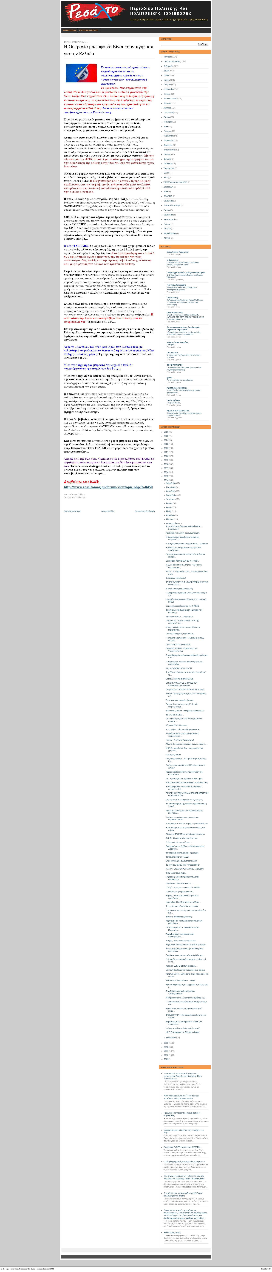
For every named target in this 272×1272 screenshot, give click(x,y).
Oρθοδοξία (168, 201)
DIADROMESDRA (175, 312)
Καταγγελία (168, 164)
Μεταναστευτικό (170, 99)
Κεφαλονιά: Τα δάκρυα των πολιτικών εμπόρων (185, 945)
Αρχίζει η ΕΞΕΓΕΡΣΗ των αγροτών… (181, 966)
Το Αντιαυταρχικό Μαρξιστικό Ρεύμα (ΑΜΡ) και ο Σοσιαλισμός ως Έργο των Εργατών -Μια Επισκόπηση (185, 302)
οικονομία (168, 122)
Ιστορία (167, 80)
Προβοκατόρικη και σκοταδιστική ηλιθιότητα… (185, 955)
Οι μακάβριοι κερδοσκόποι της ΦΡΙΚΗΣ (182, 606)
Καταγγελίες (169, 140)
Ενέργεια (167, 131)
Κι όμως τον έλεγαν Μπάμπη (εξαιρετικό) (183, 1028)
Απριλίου (170, 515)
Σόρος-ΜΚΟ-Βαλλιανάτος (176, 725)
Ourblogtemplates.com (40, 1269)
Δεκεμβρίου (171, 483)
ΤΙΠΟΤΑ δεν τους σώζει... (176, 873)
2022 (166, 448)
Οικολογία (168, 145)
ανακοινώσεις (169, 150)
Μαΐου (169, 511)
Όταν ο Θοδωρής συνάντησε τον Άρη (181, 861)
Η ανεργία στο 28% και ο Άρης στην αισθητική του (187, 824)
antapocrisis (172, 260)
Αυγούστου (171, 499)
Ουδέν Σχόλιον (173, 400)
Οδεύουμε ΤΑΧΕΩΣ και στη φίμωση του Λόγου (185, 834)
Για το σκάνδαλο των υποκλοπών (180, 380)
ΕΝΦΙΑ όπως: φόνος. (172, 1232)
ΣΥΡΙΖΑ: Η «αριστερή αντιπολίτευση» (181, 838)
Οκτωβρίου (171, 491)
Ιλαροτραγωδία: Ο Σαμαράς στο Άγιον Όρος (184, 800)
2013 (166, 1043)
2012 (166, 1047)
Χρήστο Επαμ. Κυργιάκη (177, 342)
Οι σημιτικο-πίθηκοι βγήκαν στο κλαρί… (182, 561)
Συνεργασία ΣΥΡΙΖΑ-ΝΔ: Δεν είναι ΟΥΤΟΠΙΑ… (183, 1147)
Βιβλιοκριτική (169, 219)
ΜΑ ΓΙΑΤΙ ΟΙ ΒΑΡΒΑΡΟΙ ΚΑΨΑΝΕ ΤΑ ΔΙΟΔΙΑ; (185, 869)
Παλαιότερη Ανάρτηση (145, 511)
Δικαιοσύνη (168, 187)
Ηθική (166, 178)
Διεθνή (166, 71)
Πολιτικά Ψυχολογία (172, 205)
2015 (166, 476)
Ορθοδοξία (168, 89)
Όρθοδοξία (168, 215)
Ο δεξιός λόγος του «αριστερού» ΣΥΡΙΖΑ (183, 887)
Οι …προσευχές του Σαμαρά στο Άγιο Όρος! (184, 778)
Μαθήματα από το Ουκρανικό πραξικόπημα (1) (185, 998)
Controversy (172, 297)
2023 (166, 444)
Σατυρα (167, 210)
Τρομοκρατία (169, 168)
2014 (166, 480)
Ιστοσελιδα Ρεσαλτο (88, 30)
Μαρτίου (170, 519)
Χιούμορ (167, 85)
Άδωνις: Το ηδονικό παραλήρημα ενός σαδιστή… (186, 744)
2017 (166, 468)
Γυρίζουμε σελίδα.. (174, 403)
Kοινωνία (167, 159)
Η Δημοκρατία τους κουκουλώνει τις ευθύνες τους (187, 782)
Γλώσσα (167, 224)
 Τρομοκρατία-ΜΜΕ (175, 182)
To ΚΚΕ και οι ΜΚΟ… (175, 715)
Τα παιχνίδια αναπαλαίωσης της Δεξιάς (182, 853)
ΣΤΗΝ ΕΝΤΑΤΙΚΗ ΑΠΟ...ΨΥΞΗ (179, 668)
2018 (166, 464)
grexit (169, 378)
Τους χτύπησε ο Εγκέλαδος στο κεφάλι (182, 906)
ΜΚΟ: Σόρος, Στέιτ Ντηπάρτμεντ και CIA (182, 729)
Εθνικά (166, 75)
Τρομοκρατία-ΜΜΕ (172, 61)
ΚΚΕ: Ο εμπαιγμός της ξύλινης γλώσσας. (183, 1032)
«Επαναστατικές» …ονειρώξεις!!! (179, 616)
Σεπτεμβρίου (171, 495)
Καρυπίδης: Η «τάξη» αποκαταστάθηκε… (183, 902)
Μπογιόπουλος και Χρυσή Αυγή (179, 589)
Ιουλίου (169, 503)
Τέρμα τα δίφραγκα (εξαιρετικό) (179, 917)
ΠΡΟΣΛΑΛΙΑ (172, 352)
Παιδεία (167, 94)
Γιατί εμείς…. (171, 345)
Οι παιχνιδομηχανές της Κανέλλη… (180, 634)
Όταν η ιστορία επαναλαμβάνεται (179, 700)
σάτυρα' (167, 238)
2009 (166, 1059)
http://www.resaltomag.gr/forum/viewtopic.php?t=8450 (108, 486)
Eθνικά (166, 173)
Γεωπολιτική (169, 112)
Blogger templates (10, 1269)
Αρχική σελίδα (107, 511)
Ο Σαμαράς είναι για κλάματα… (179, 842)
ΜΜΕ (166, 126)
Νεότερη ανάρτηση (72, 511)
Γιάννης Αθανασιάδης (176, 285)
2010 (166, 1055)
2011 (166, 1051)
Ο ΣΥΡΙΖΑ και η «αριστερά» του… (180, 892)
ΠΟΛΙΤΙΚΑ (168, 196)
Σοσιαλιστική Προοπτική (177, 252)
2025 (166, 436)
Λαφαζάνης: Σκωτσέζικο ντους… (179, 883)
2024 (166, 440)
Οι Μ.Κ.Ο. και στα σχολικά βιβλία (179, 679)
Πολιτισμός (168, 66)
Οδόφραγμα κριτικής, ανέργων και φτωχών (186, 273)
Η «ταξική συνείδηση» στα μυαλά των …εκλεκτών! (187, 544)
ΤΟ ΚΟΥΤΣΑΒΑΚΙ (174, 365)
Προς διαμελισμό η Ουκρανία (178, 644)
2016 (166, 472)
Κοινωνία (167, 103)
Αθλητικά (167, 108)
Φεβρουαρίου (172, 523)
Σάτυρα (167, 117)
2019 (166, 460)
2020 (166, 456)
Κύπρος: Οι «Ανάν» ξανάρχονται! (180, 740)
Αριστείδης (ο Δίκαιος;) (177, 388)
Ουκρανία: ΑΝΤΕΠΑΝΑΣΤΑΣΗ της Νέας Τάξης (185, 689)
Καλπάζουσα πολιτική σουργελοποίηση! (182, 533)
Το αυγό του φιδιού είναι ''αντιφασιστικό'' (183, 865)
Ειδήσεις (167, 154)
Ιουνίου (169, 507)
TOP (269, 1269)
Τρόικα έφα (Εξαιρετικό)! (176, 578)
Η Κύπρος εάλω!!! (173, 755)
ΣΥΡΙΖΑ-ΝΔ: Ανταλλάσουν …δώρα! (180, 980)
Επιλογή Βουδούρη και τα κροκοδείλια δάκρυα (185, 970)
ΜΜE (166, 191)
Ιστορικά (167, 229)
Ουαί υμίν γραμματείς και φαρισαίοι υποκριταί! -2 (184, 1162)
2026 (166, 432)
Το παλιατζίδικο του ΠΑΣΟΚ (177, 857)
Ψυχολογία (168, 136)
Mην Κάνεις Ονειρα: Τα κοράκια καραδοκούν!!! (185, 711)
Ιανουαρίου (171, 1038)
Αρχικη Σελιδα (69, 30)
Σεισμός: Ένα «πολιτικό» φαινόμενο (181, 941)
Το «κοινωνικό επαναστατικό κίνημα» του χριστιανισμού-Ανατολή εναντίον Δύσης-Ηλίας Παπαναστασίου (183, 1076)
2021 (166, 452)
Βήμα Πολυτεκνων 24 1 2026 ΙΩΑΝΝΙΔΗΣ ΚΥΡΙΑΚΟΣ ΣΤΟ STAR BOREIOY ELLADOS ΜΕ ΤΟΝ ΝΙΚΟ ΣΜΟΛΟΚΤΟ (185, 317)
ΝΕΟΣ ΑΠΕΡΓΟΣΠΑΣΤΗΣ (178, 411)
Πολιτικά (167, 57)
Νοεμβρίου (171, 487)
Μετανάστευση (170, 233)
